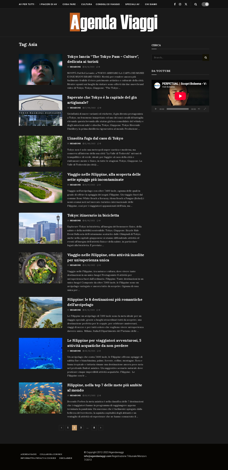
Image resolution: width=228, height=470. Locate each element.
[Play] (156, 109)
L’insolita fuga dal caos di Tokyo (95, 138)
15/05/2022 (89, 220)
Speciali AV (132, 4)
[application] (180, 96)
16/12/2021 (89, 310)
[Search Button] (195, 4)
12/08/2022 (89, 143)
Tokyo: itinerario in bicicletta (93, 215)
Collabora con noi (51, 454)
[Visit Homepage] (114, 22)
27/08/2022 (90, 108)
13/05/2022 (89, 265)
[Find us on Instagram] (180, 4)
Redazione (75, 67)
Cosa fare (69, 4)
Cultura (86, 4)
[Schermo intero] (204, 109)
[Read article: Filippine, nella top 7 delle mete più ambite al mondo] (40, 398)
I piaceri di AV (48, 4)
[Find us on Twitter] (186, 4)
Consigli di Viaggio (108, 4)
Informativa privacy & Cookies (38, 458)
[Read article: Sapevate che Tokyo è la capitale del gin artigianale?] (40, 110)
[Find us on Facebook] (175, 4)
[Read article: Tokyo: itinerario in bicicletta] (40, 228)
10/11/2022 (89, 67)
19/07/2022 (89, 185)
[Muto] (199, 109)
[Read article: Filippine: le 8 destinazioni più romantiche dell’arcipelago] (40, 312)
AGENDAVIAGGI (28, 454)
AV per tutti (26, 4)
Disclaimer (65, 458)
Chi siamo (151, 4)
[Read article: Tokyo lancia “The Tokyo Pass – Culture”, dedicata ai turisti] (40, 69)
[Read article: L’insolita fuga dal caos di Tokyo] (40, 151)
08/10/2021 (89, 351)
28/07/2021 (89, 395)
